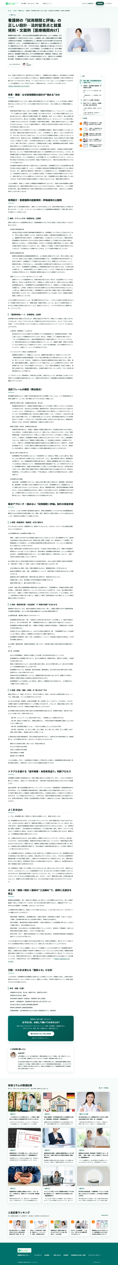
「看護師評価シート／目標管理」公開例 (92, 96)
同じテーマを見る (103, 1088)
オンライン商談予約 (87, 3)
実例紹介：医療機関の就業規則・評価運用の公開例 (92, 86)
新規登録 (100, 3)
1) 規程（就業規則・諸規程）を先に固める (92, 109)
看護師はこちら (47, 3)
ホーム (9, 10)
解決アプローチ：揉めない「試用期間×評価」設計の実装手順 (92, 104)
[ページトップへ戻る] (12, 3)
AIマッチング (31, 3)
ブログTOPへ (104, 1215)
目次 (83, 76)
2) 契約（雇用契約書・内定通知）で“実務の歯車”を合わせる (91, 113)
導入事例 (23, 3)
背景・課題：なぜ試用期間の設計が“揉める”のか (92, 81)
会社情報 (46, 1255)
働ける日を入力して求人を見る (41, 1034)
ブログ (15, 10)
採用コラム (21, 10)
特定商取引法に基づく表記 (78, 1255)
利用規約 (65, 1255)
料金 (37, 3)
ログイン (109, 3)
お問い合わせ (57, 1255)
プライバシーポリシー (94, 1255)
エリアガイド (38, 1255)
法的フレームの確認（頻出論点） (91, 100)
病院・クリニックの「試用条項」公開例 (92, 91)
